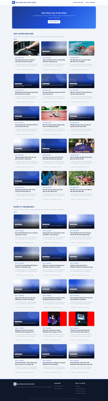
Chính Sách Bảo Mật (80, 388)
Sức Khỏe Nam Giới (78, 2)
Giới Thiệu (77, 386)
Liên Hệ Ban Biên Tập (80, 393)
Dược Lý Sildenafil (90, 2)
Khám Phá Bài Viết (54, 21)
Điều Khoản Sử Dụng (80, 390)
